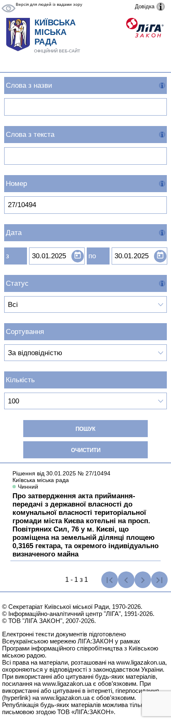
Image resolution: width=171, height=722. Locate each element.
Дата (14, 233)
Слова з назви (29, 85)
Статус (17, 283)
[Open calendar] (77, 256)
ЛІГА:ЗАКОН (95, 641)
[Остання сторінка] (159, 579)
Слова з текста (30, 134)
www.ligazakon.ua (140, 662)
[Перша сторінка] (109, 579)
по (92, 256)
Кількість (20, 380)
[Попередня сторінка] (126, 579)
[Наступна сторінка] (142, 579)
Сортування (25, 332)
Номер (16, 184)
